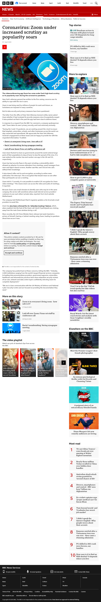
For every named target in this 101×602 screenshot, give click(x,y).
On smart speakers (35, 572)
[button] (91, 3)
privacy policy (35, 243)
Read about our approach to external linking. (65, 599)
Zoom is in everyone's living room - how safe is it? (24, 141)
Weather (65, 585)
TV (63, 581)
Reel (67, 3)
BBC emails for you (8, 595)
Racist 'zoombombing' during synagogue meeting (23, 145)
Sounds (85, 577)
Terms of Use (6, 591)
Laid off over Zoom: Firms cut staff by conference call (25, 149)
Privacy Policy (28, 591)
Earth (59, 3)
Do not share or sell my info (37, 595)
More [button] (96, 14)
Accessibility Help (47, 591)
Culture (44, 581)
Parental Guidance (60, 591)
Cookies (37, 591)
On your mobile (10, 572)
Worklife (76, 3)
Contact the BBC (74, 591)
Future (44, 585)
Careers (83, 591)
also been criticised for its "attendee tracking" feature (30, 206)
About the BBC (17, 591)
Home (34, 3)
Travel (84, 3)
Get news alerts (58, 572)
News (42, 3)
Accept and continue (13, 253)
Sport (51, 3)
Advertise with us (21, 595)
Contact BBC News (83, 572)
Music (64, 577)
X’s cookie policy (20, 243)
